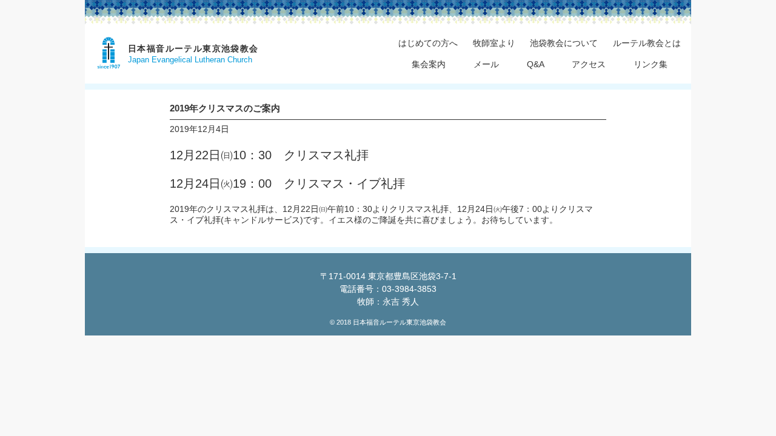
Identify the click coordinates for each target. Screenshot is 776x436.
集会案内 (429, 64)
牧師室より (494, 43)
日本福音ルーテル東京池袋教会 (193, 48)
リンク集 (650, 64)
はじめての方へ (428, 43)
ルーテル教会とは (647, 43)
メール (486, 64)
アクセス (589, 64)
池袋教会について (564, 43)
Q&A (535, 64)
